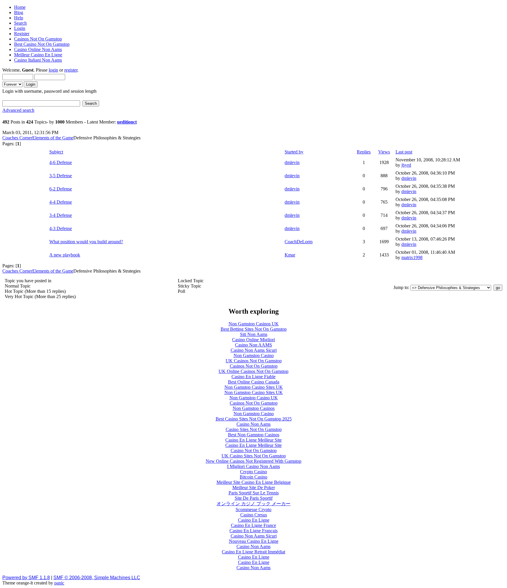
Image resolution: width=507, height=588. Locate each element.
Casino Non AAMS (253, 344)
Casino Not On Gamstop (254, 450)
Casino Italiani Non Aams (38, 60)
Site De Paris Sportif (254, 498)
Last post (404, 151)
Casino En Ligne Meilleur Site (253, 439)
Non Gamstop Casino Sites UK (253, 387)
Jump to (400, 287)
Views (384, 151)
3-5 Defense (60, 175)
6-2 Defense (60, 188)
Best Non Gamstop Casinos (253, 434)
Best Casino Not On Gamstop (42, 44)
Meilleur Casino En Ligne (38, 54)
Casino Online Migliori (253, 339)
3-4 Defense (60, 215)
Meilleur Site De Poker (253, 487)
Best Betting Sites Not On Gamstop (254, 329)
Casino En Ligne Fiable (253, 376)
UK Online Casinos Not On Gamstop (253, 371)
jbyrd (406, 165)
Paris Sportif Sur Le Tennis (254, 492)
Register (21, 33)
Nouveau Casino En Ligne (253, 541)
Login (19, 28)
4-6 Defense (60, 162)
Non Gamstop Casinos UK (254, 323)
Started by (294, 151)
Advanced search (18, 110)
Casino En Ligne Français (253, 530)
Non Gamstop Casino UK (253, 397)
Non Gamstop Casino (254, 355)
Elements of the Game (52, 137)
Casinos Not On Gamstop (38, 38)
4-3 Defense (60, 228)
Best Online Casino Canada (253, 381)
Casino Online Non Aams (38, 49)
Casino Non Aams (253, 424)
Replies (364, 151)
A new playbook (64, 254)
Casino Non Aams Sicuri (254, 350)
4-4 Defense (60, 202)
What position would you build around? (86, 241)
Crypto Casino (253, 471)
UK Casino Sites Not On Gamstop (254, 455)
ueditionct (127, 121)
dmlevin (292, 162)
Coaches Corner (17, 137)
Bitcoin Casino (253, 476)
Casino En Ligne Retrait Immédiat (253, 551)
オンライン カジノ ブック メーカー (253, 503)
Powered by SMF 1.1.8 (26, 577)
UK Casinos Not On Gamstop (254, 360)
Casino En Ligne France (253, 525)
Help (18, 17)
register (70, 69)
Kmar (290, 254)
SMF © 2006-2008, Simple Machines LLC (96, 577)
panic (59, 582)
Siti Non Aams (253, 334)
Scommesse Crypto (253, 509)
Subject (56, 151)
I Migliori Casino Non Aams (253, 466)
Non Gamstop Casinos (254, 408)
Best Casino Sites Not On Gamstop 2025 (254, 418)
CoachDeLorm (298, 241)
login (53, 69)
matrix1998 (411, 257)
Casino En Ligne (253, 520)
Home (20, 7)
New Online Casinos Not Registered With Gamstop (253, 461)
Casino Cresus (253, 514)
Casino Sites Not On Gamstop (254, 429)
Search (20, 23)
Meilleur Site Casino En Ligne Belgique (254, 482)
